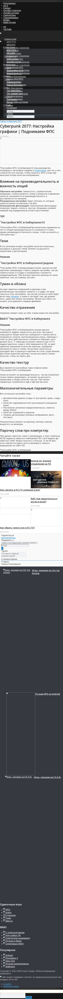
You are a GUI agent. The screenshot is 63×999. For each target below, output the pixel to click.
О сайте (7, 984)
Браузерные (9, 64)
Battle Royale (9, 22)
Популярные (9, 3)
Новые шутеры (14, 81)
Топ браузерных (15, 88)
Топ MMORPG (13, 90)
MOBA (6, 20)
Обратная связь (11, 986)
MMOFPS (11, 44)
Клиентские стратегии (18, 47)
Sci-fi (5, 6)
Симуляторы (9, 15)
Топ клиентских (14, 93)
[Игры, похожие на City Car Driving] (17, 631)
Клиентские (10, 39)
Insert (28, 997)
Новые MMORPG (15, 79)
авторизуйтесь (8, 538)
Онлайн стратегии (12, 10)
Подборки (12, 107)
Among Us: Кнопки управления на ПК (41, 462)
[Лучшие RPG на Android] (20, 734)
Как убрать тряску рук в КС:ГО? (17, 527)
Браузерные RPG (15, 67)
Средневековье (10, 17)
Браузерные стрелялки (18, 65)
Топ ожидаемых (15, 99)
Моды (10, 110)
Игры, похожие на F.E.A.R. (47, 777)
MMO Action (13, 58)
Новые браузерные (16, 76)
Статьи (6, 104)
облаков (15, 296)
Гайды (10, 113)
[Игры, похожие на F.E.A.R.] (19, 837)
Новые (6, 76)
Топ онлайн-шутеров (17, 102)
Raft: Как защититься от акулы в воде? (44, 500)
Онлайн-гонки (14, 61)
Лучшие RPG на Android (47, 694)
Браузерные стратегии (18, 70)
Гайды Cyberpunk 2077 (11, 121)
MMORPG (11, 50)
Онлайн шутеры (11, 13)
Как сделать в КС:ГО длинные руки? (20, 489)
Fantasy (7, 8)
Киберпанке (40, 170)
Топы (6, 87)
